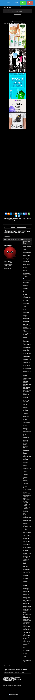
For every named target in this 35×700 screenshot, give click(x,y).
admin (5, 244)
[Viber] (26, 214)
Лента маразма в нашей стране (13, 231)
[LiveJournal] (21, 214)
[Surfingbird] (24, 214)
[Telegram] (19, 216)
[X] (13, 214)
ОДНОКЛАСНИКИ (27, 218)
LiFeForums (17, 677)
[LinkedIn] (19, 214)
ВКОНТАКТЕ (20, 218)
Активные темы (17, 14)
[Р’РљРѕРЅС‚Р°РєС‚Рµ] (6, 214)
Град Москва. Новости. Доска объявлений (16, 230)
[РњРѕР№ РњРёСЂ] (11, 214)
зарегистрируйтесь (21, 227)
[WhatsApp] (29, 214)
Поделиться (25, 241)
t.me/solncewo (21, 23)
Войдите (13, 227)
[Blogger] (16, 214)
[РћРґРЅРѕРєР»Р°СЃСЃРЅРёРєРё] (8, 214)
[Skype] (16, 216)
